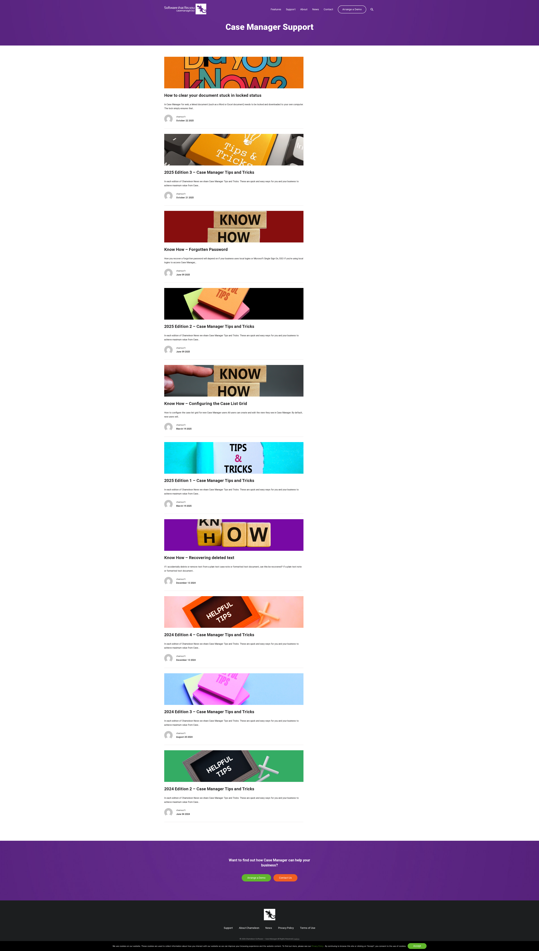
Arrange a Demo (352, 9)
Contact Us (285, 877)
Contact (328, 9)
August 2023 (322, 107)
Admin (296, 939)
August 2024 (322, 86)
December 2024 (324, 81)
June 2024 (320, 90)
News (315, 9)
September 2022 (324, 120)
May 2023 (320, 111)
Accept (417, 946)
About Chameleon (249, 927)
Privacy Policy (317, 946)
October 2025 (322, 68)
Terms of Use (307, 927)
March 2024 (321, 94)
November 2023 (324, 98)
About (303, 9)
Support (290, 9)
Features (276, 9)
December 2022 (324, 116)
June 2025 (320, 73)
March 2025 (321, 77)
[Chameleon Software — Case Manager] (185, 13)
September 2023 (324, 103)
